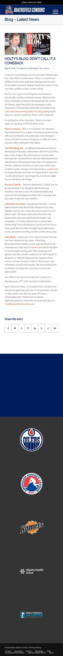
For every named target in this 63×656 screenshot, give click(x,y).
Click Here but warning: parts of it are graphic (27, 111)
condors (45, 68)
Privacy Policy (35, 647)
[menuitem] (46, 11)
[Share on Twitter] (15, 328)
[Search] (46, 11)
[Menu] (53, 11)
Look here (53, 169)
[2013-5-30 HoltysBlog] (27, 44)
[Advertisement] (31, 385)
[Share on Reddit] (48, 328)
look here (37, 247)
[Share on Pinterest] (28, 328)
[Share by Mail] (55, 328)
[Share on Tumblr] (41, 328)
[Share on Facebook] (8, 328)
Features (23, 68)
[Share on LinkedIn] (35, 328)
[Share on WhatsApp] (21, 328)
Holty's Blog (32, 68)
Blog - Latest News (22, 19)
